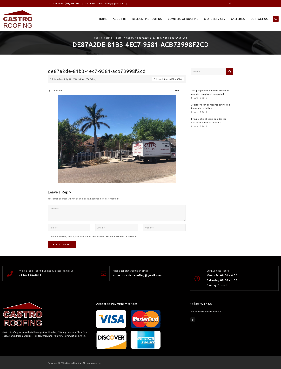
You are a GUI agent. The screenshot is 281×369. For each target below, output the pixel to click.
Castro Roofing (74, 363)
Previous (55, 90)
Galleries (238, 18)
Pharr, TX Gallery (88, 79)
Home (103, 18)
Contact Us (259, 18)
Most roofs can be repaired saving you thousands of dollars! (210, 107)
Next (180, 90)
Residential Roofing (147, 18)
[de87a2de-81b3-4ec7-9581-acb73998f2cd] (117, 139)
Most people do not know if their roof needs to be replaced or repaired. (210, 92)
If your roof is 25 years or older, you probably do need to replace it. (209, 121)
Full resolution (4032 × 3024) (168, 79)
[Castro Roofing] (17, 19)
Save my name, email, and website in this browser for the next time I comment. (94, 236)
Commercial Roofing (183, 18)
